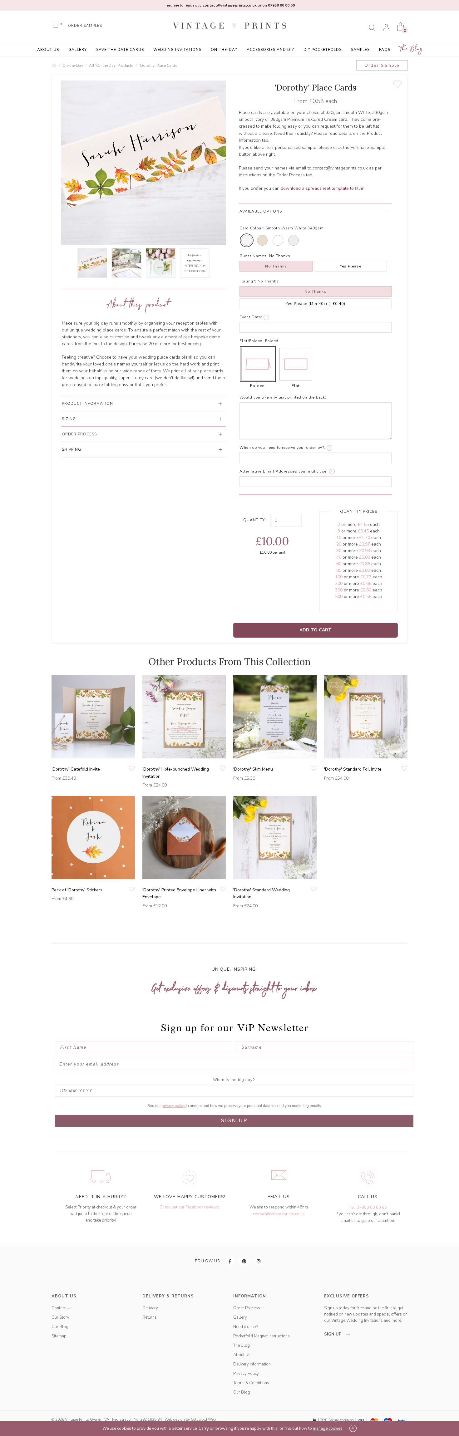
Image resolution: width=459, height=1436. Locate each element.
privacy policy (174, 1106)
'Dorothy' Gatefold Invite (76, 769)
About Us (48, 49)
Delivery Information (252, 1364)
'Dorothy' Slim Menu (253, 769)
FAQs (384, 49)
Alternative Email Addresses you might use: (283, 471)
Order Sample (382, 65)
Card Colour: (251, 228)
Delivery (150, 1308)
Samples (360, 49)
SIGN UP (234, 1120)
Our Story (60, 1317)
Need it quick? (245, 1327)
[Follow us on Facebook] (230, 1261)
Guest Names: (253, 255)
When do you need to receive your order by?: (282, 447)
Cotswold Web (203, 1419)
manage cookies (328, 1428)
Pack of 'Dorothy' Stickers (77, 890)
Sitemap (59, 1336)
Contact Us (62, 1308)
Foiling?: (247, 281)
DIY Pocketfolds (323, 49)
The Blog (411, 49)
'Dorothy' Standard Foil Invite (353, 769)
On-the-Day (224, 49)
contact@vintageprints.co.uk (278, 1214)
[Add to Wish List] (397, 84)
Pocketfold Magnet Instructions (261, 1336)
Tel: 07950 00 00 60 (367, 1207)
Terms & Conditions (251, 1383)
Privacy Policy (246, 1373)
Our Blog (60, 1327)
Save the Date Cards (120, 49)
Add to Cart (315, 630)
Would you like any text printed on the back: (282, 397)
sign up (333, 1334)
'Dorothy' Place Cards (158, 65)
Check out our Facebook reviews (189, 1207)
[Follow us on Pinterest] (244, 1261)
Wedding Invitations (177, 49)
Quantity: (254, 519)
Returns (149, 1317)
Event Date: (250, 317)
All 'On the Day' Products (111, 65)
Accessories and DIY (270, 49)
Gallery (77, 49)
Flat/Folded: (251, 340)
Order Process (246, 1308)
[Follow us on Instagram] (258, 1261)
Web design (175, 1419)
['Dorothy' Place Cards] (92, 263)
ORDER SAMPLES (85, 25)
